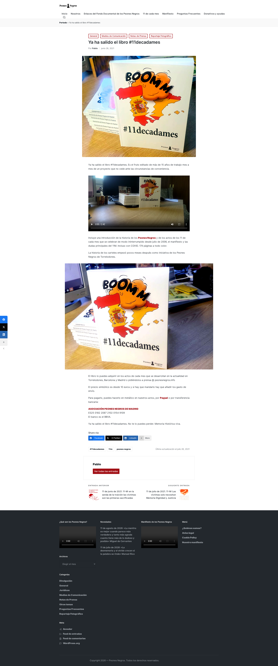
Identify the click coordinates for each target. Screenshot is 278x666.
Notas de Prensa (138, 36)
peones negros (124, 449)
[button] (106, 471)
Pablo (97, 464)
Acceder (67, 629)
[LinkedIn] (4, 334)
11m (110, 449)
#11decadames (97, 449)
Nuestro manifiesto (192, 542)
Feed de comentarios (74, 638)
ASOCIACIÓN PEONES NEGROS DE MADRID (113, 408)
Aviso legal (188, 533)
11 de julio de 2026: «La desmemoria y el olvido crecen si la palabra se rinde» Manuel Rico (117, 550)
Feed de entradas (72, 633)
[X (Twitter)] (4, 327)
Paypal (164, 397)
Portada (63, 22)
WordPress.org (71, 643)
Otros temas (66, 604)
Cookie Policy (189, 537)
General (93, 36)
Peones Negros (147, 237)
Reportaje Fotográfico (161, 36)
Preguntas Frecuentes (71, 609)
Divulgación (65, 580)
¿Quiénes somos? (192, 528)
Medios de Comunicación (114, 36)
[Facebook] (4, 319)
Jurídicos (64, 590)
